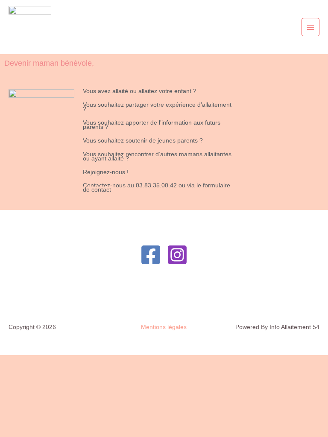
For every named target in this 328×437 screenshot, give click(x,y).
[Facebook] (150, 254)
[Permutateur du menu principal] (311, 27)
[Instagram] (177, 254)
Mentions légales (164, 327)
